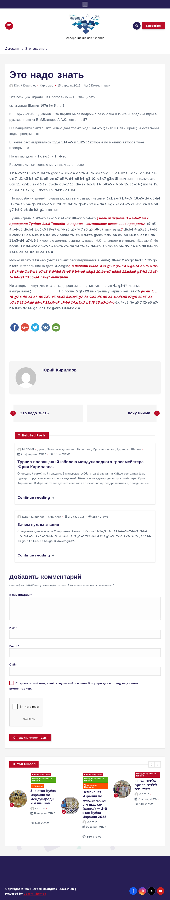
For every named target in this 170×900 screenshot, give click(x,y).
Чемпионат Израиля (90, 786)
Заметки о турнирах (60, 449)
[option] (32, 796)
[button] (151, 764)
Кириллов (46, 85)
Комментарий (20, 594)
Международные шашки (42, 779)
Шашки (136, 449)
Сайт (13, 664)
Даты (41, 449)
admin (40, 808)
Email (14, 646)
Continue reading (34, 497)
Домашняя (12, 48)
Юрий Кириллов (25, 85)
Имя (13, 627)
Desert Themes (34, 893)
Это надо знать (36, 48)
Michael (28, 449)
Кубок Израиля (41, 774)
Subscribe (153, 25)
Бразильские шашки (92, 774)
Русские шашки (103, 449)
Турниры (123, 449)
